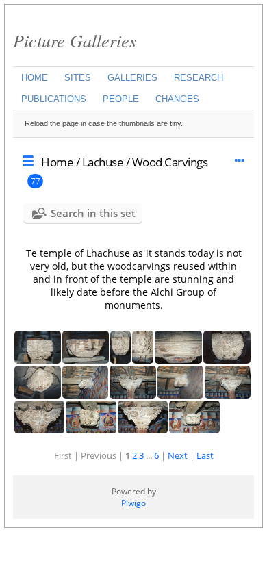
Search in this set (93, 213)
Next (178, 455)
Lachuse (103, 162)
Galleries (132, 78)
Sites (77, 78)
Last (205, 455)
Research (198, 78)
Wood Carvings (170, 162)
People (121, 99)
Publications (53, 99)
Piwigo (133, 503)
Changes (177, 99)
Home (34, 78)
